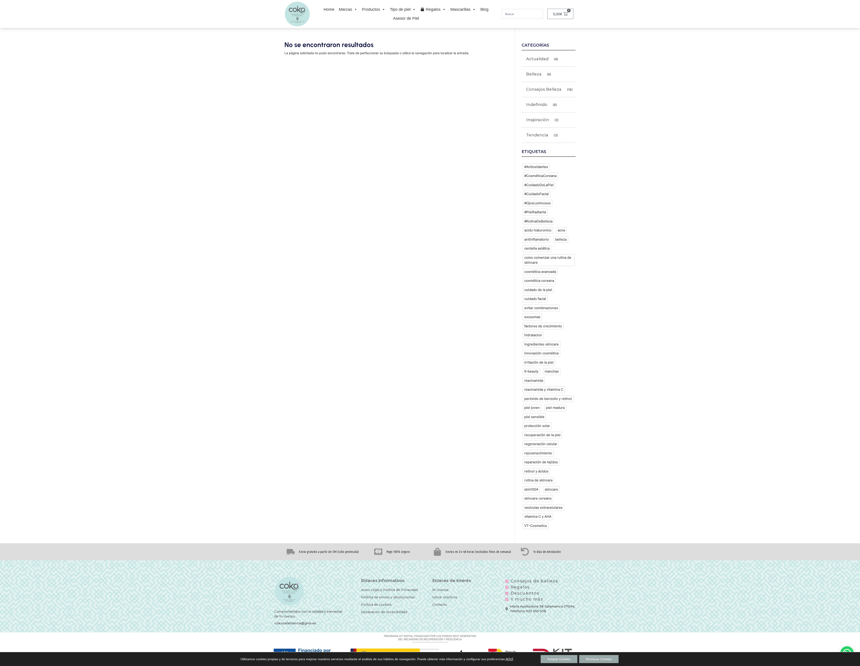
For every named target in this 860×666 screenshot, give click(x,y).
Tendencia (537, 135)
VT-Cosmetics (535, 526)
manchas (552, 371)
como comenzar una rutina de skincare (547, 260)
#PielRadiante (535, 212)
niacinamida (533, 380)
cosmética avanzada (540, 271)
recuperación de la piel (542, 435)
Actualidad (537, 58)
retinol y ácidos (536, 471)
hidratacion (533, 335)
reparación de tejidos (541, 462)
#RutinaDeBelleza (538, 221)
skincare (551, 489)
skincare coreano (538, 498)
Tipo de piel (400, 9)
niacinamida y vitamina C (543, 389)
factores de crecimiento (543, 326)
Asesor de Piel (406, 18)
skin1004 (531, 489)
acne (561, 230)
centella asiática (537, 248)
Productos (371, 9)
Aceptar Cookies (559, 659)
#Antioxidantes (536, 167)
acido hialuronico (537, 230)
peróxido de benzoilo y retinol (548, 399)
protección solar (537, 426)
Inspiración (537, 119)
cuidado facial (535, 299)
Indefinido (536, 104)
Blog (484, 9)
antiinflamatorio (536, 239)
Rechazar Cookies (599, 659)
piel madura (555, 407)
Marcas (345, 9)
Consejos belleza (543, 89)
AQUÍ (509, 659)
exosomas (532, 317)
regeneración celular (540, 444)
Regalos (433, 9)
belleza (561, 239)
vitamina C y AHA (537, 516)
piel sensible (534, 417)
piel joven (532, 407)
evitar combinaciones (541, 308)
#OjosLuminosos (537, 203)
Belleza (534, 74)
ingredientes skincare (541, 344)
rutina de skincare (538, 480)
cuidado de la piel (538, 290)
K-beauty (531, 371)
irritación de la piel (539, 362)
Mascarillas (460, 9)
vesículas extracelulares (543, 507)
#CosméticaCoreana (540, 176)
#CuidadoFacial (536, 194)
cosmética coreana (539, 280)
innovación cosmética (541, 353)
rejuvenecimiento (538, 453)
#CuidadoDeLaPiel (539, 185)
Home (329, 9)
